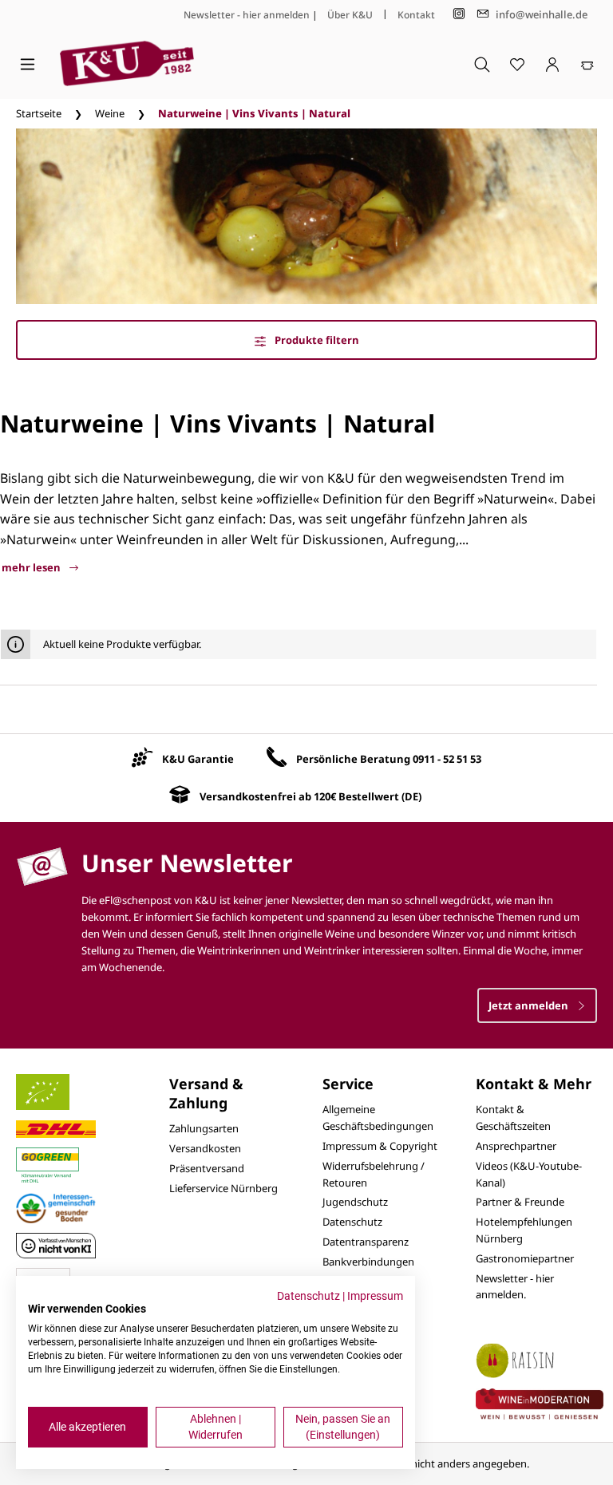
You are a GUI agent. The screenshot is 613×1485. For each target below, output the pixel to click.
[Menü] (27, 63)
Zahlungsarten (204, 1128)
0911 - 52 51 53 (447, 759)
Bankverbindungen (368, 1261)
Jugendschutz (355, 1202)
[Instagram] (459, 14)
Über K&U (350, 15)
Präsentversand (206, 1168)
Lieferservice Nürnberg (223, 1188)
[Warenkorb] (587, 64)
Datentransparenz (365, 1241)
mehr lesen (32, 567)
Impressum (375, 1296)
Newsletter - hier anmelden (247, 15)
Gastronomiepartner (525, 1258)
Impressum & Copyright (379, 1146)
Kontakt (416, 15)
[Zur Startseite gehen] (127, 63)
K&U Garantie (198, 759)
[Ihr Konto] (552, 64)
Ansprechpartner (516, 1146)
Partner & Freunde (520, 1202)
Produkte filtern (315, 340)
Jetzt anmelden (529, 1005)
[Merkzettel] (517, 64)
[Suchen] (482, 64)
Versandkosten (205, 1148)
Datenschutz (352, 1221)
